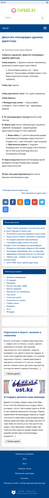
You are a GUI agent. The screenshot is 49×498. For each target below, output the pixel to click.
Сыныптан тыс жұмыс (16, 300)
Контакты (24, 478)
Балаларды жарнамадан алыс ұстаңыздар (25, 251)
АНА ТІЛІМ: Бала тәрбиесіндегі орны (22, 263)
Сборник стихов (24, 469)
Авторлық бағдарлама (16, 277)
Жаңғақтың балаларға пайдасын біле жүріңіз (26, 248)
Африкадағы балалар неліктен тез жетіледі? (26, 254)
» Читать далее (13, 374)
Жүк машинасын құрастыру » (34, 193)
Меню (3, 2)
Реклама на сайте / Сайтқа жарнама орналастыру (24, 483)
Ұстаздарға (11, 280)
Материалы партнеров (24, 473)
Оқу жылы (11, 295)
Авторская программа (24, 454)
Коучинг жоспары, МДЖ (17, 286)
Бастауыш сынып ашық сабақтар (18, 50)
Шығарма (11, 306)
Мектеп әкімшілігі (14, 289)
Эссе (9, 309)
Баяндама (11, 283)
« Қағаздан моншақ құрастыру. (15, 190)
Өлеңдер (10, 312)
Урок (24, 459)
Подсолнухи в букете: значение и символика (26, 237)
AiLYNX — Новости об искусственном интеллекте (27, 492)
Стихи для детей (14, 297)
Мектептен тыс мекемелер (18, 292)
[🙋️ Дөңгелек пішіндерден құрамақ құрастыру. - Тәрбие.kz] (6, 209)
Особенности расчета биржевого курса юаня (26, 234)
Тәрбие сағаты (13, 303)
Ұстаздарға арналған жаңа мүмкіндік (22, 240)
